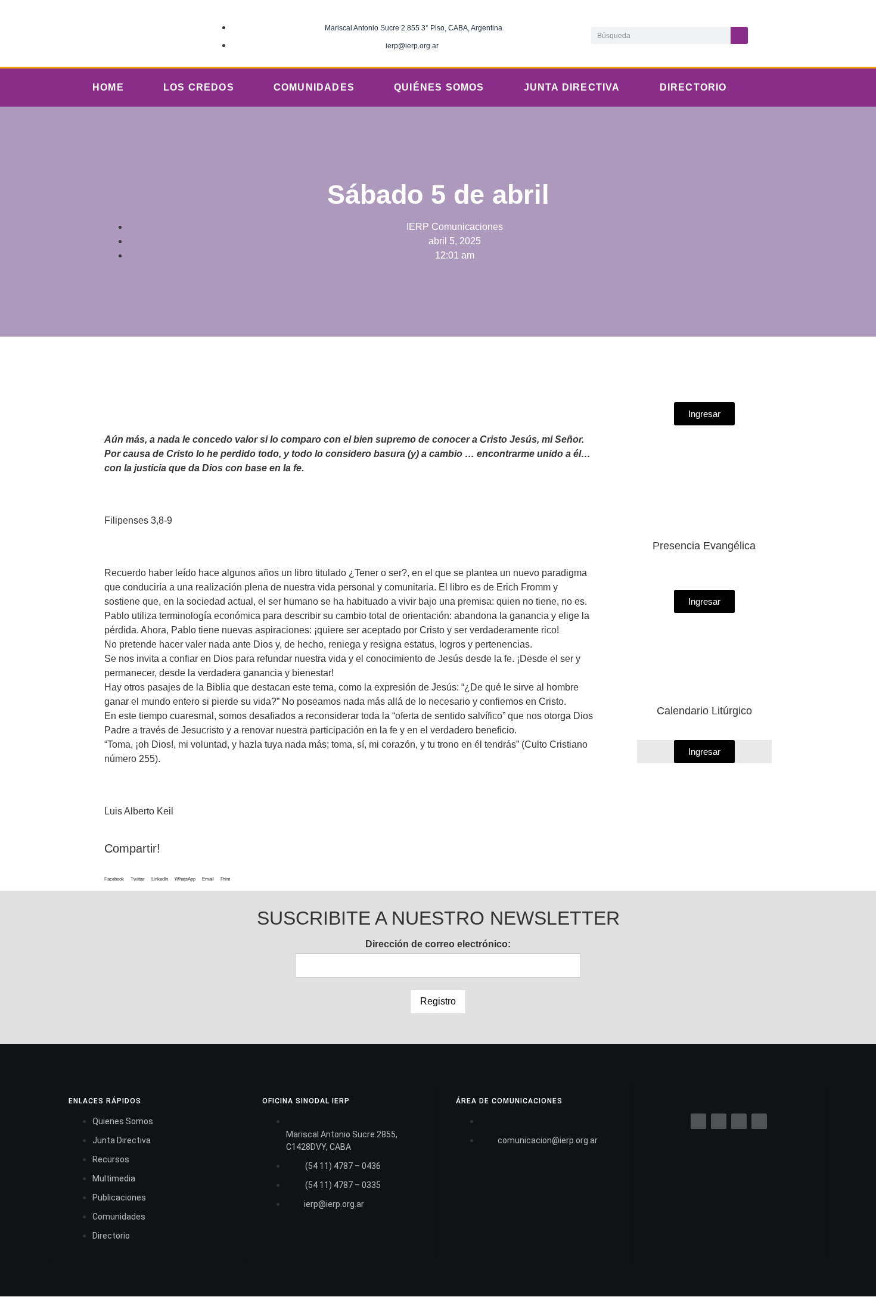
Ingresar (704, 752)
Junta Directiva (572, 87)
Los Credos (198, 87)
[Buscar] (739, 35)
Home (108, 87)
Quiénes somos (439, 87)
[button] (114, 876)
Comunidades (314, 87)
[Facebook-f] (777, 33)
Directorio (693, 87)
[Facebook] (698, 1121)
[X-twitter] (801, 33)
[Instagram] (826, 33)
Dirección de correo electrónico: (438, 944)
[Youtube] (850, 33)
